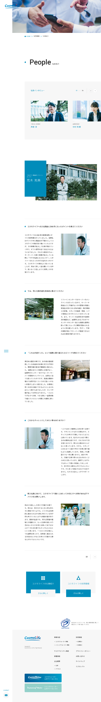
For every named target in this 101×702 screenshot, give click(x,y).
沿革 (57, 665)
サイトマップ (80, 661)
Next (95, 91)
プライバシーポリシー (83, 651)
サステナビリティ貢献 (61, 651)
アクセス (58, 669)
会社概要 (57, 661)
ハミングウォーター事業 (62, 645)
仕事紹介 (79, 641)
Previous (91, 91)
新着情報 (57, 656)
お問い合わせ (80, 656)
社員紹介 (79, 645)
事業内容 (57, 637)
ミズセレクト (80, 666)
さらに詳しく (43, 593)
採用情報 (37, 36)
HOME (28, 36)
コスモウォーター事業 (62, 641)
